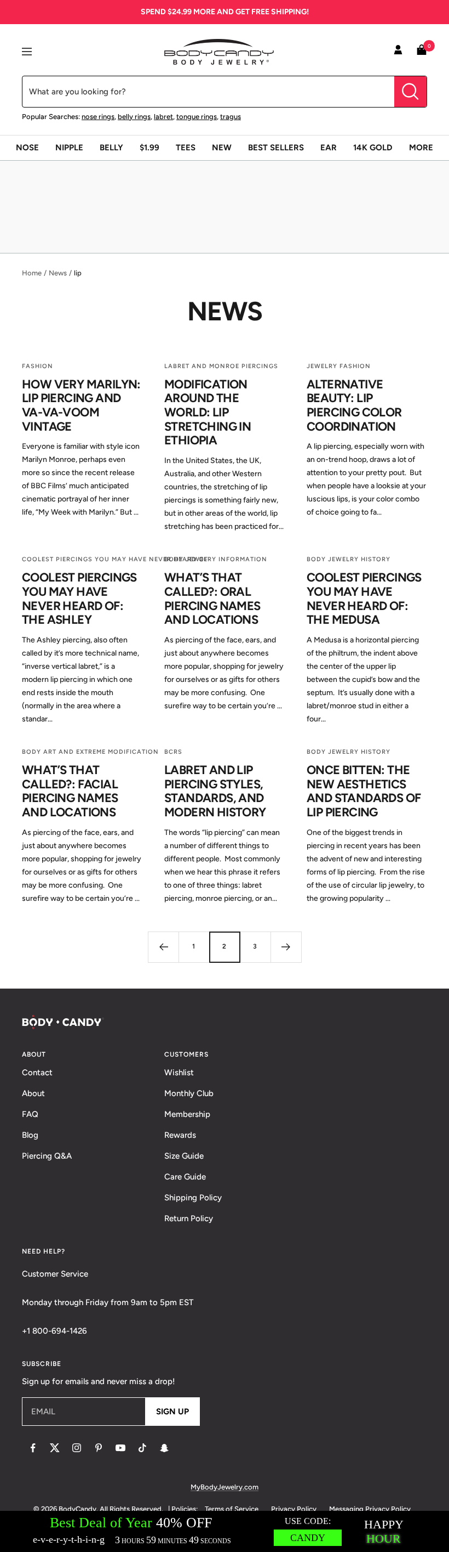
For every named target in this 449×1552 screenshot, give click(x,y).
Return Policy (188, 1218)
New (222, 148)
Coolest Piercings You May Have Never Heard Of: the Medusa (364, 598)
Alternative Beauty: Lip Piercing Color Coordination (354, 405)
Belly (111, 148)
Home (32, 273)
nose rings (98, 116)
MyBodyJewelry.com (224, 1487)
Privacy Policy (293, 1509)
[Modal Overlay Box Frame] (224, 1531)
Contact (37, 1072)
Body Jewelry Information (215, 559)
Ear (328, 148)
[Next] (285, 947)
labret (163, 116)
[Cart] (421, 51)
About (33, 1093)
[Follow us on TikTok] (142, 1448)
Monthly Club (189, 1093)
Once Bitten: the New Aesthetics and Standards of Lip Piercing (364, 791)
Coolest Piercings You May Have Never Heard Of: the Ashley (79, 598)
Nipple (69, 148)
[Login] (398, 51)
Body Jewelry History (348, 559)
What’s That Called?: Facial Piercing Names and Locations (70, 791)
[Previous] (163, 947)
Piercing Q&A (47, 1156)
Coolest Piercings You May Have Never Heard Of (115, 559)
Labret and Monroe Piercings (221, 366)
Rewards (180, 1135)
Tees (185, 148)
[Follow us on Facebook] (33, 1448)
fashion (37, 366)
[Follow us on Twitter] (55, 1448)
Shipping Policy (193, 1198)
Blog (30, 1135)
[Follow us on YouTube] (120, 1448)
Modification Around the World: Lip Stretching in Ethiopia (207, 412)
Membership (187, 1114)
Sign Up (172, 1411)
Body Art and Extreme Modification (90, 751)
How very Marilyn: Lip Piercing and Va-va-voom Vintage (81, 405)
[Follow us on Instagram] (77, 1448)
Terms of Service (231, 1509)
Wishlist (179, 1072)
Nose (27, 148)
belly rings (134, 116)
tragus (230, 116)
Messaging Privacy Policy (370, 1509)
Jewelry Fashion (339, 366)
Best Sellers (276, 148)
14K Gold (373, 148)
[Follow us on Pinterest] (99, 1448)
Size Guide (184, 1156)
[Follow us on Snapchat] (164, 1448)
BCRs (173, 751)
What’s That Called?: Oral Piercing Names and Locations (212, 598)
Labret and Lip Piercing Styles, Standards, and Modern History (215, 791)
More (421, 148)
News (58, 273)
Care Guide (185, 1177)
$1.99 (149, 148)
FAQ (30, 1114)
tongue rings (196, 116)
